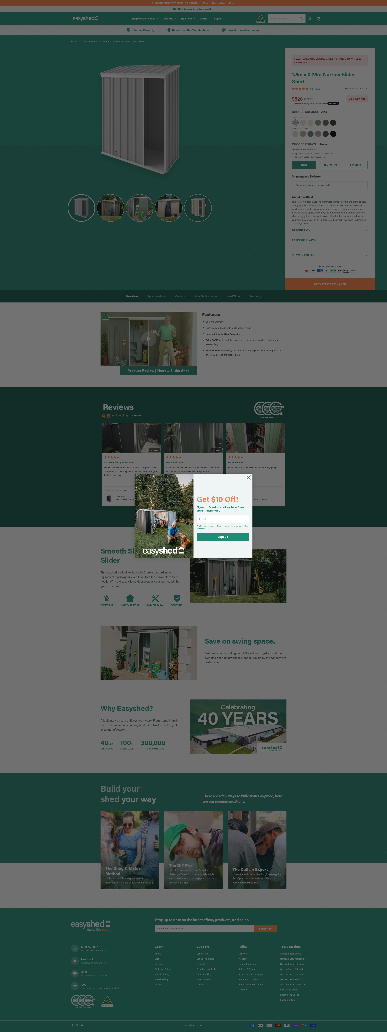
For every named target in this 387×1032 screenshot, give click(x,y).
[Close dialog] (248, 477)
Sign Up (223, 537)
